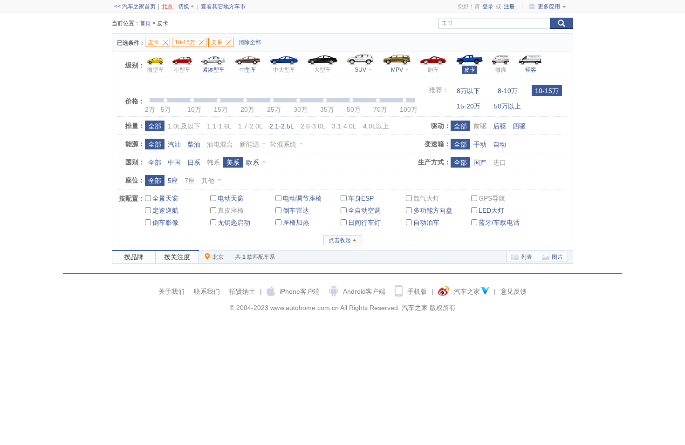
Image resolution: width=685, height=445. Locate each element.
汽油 (174, 144)
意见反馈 (513, 291)
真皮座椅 (231, 210)
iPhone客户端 (300, 291)
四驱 (519, 126)
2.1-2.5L (281, 126)
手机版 (417, 291)
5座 (173, 180)
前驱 (479, 126)
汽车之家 (467, 291)
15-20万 (468, 106)
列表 (526, 257)
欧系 (252, 162)
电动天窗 (231, 198)
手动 (479, 144)
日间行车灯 (364, 222)
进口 (499, 162)
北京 (167, 6)
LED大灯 (491, 210)
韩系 (213, 162)
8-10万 (508, 90)
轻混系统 (283, 144)
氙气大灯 (426, 198)
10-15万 (547, 90)
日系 (193, 162)
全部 (154, 126)
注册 (509, 6)
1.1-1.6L (219, 126)
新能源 (249, 144)
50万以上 (507, 106)
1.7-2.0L (250, 126)
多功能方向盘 (432, 210)
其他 (207, 180)
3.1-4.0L (344, 126)
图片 (557, 257)
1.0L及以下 (184, 126)
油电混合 (220, 144)
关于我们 (171, 291)
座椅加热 (296, 222)
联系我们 (207, 291)
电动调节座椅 (302, 198)
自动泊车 (426, 222)
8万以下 (468, 90)
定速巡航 (165, 210)
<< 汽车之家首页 (135, 6)
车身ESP (361, 198)
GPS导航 (492, 198)
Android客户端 (364, 291)
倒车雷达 (296, 210)
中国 (174, 162)
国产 (479, 162)
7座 (190, 180)
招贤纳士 (242, 291)
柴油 (193, 144)
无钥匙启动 (234, 222)
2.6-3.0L (313, 126)
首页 (145, 23)
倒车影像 (165, 222)
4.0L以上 (376, 126)
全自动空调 (364, 210)
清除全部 (250, 42)
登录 (487, 6)
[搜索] (561, 23)
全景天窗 (165, 198)
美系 (233, 162)
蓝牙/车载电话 (499, 222)
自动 (499, 144)
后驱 (499, 126)
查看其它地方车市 (223, 6)
